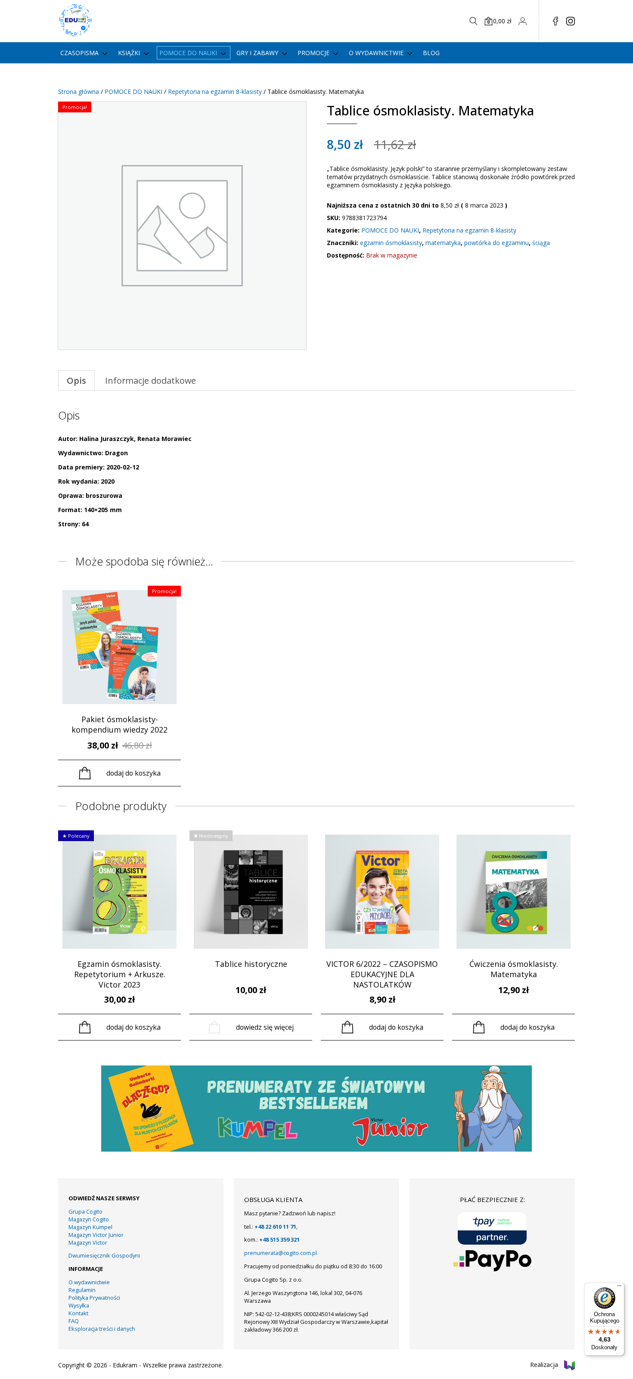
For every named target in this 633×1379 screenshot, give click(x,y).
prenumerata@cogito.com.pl (280, 1253)
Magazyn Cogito (88, 1219)
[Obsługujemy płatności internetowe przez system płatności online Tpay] (492, 1228)
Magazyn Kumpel (90, 1227)
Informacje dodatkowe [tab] (150, 380)
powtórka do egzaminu (496, 243)
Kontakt (78, 1313)
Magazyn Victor (87, 1242)
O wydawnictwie (376, 53)
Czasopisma (79, 53)
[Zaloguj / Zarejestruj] (522, 21)
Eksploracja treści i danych (101, 1328)
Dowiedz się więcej (265, 1027)
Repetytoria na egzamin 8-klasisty (215, 91)
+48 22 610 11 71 (275, 1226)
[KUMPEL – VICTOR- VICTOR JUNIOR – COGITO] (316, 1149)
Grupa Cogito (85, 1211)
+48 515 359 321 (279, 1239)
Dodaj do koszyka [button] (133, 773)
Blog (431, 53)
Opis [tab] (76, 380)
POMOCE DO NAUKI (133, 91)
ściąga (541, 243)
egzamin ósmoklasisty (391, 243)
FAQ (73, 1321)
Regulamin (82, 1290)
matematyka (443, 243)
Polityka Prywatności (94, 1297)
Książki (129, 53)
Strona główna (78, 91)
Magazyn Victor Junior (96, 1235)
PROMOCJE (313, 53)
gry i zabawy (257, 53)
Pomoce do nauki (188, 53)
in (570, 21)
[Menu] (619, 1288)
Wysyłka (78, 1305)
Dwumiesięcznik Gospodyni (104, 1255)
